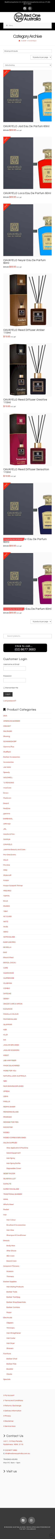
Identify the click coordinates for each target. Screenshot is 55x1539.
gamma (6, 813)
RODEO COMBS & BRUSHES (14, 1138)
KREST (6, 1055)
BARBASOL (8, 819)
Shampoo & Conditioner (16, 1235)
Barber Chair (12, 1359)
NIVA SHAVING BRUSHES (13, 1086)
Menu (11, 25)
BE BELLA (7, 947)
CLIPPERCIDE (8, 978)
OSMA (5, 1096)
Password (7, 676)
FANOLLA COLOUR (11, 1014)
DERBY (6, 999)
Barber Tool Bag (13, 1297)
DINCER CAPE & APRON (12, 1004)
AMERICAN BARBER (11, 721)
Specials (6, 1379)
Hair (5, 1215)
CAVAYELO (7, 844)
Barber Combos (13, 1307)
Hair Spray (11, 1158)
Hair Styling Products (15, 1287)
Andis (5, 927)
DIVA (5, 716)
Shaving (6, 736)
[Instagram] (30, 8)
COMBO (6, 988)
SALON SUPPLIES (10, 1143)
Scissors (10, 1271)
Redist (6, 1209)
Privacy (8, 1416)
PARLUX (6, 1101)
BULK (5, 901)
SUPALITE (7, 1184)
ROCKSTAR (8, 1127)
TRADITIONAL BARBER (12, 1194)
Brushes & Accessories (16, 1225)
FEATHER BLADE (10, 1019)
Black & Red (8, 957)
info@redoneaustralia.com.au (33, 2)
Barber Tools (12, 1292)
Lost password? (9, 701)
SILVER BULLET (9, 1179)
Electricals (7, 1317)
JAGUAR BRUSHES (11, 1045)
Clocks (9, 1374)
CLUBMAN (7, 983)
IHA (4, 1040)
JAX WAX (7, 767)
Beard (6, 803)
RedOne (6, 808)
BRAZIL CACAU (9, 963)
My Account (9, 1395)
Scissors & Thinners (11, 1266)
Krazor (6, 880)
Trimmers (10, 1328)
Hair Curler (11, 1338)
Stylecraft (7, 875)
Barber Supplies (9, 1282)
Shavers (10, 1348)
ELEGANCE (7, 1009)
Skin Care (10, 1256)
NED (5, 1081)
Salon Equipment (14, 1153)
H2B (5, 1030)
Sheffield (7, 752)
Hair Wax (10, 1230)
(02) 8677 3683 (11, 1450)
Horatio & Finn (9, 834)
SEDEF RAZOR (9, 1174)
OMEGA (6, 1091)
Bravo (5, 793)
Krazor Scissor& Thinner (13, 886)
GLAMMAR (7, 1024)
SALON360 (7, 731)
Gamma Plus (8, 747)
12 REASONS (8, 783)
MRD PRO (7, 891)
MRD (5, 870)
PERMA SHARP (9, 1107)
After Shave (11, 1251)
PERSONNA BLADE (11, 1112)
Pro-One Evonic (9, 855)
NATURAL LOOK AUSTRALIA (14, 1076)
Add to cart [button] (28, 118)
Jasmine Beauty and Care (14, 849)
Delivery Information (13, 1411)
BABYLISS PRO (9, 942)
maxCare (7, 788)
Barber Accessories (11, 757)
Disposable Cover (14, 1168)
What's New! (8, 1204)
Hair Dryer (11, 1343)
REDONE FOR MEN (10, 1122)
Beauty (6, 1240)
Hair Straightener (14, 1333)
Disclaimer (9, 1421)
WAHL (5, 1199)
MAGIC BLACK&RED (11, 1065)
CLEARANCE (8, 973)
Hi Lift (5, 1035)
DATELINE (7, 994)
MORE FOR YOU (9, 1071)
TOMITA (6, 896)
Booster (10, 1369)
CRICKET (7, 726)
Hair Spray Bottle (13, 1163)
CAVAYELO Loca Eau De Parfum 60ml (27, 193)
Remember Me (11, 688)
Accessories (8, 762)
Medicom (7, 798)
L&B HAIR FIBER (9, 1060)
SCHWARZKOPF (9, 741)
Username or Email (11, 664)
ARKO (5, 932)
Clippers (10, 1323)
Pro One (6, 865)
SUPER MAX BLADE (11, 1189)
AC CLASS (7, 916)
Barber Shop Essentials (16, 1302)
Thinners (10, 1276)
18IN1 (5, 911)
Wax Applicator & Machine (17, 1148)
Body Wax (11, 1246)
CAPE (5, 968)
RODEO (6, 1132)
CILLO (5, 860)
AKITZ (5, 922)
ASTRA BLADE (9, 937)
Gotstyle (6, 839)
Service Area (10, 1426)
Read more (27, 531)
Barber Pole (11, 1364)
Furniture (7, 1354)
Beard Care (11, 1261)
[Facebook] (25, 8)
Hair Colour (11, 1220)
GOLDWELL (8, 778)
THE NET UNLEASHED (27, 1529)
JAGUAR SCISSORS (11, 1050)
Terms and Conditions (14, 1400)
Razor (9, 1312)
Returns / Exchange (13, 1406)
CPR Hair (7, 824)
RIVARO (6, 906)
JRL (4, 829)
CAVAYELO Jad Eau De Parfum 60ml (26, 126)
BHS (5, 952)
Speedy (6, 772)
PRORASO (7, 1117)
